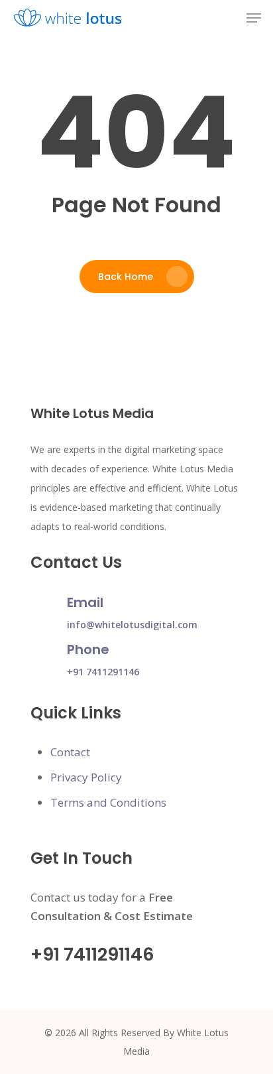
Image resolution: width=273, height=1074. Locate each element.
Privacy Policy (86, 777)
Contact (70, 752)
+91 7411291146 (103, 671)
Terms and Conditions (108, 802)
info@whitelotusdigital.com (132, 624)
